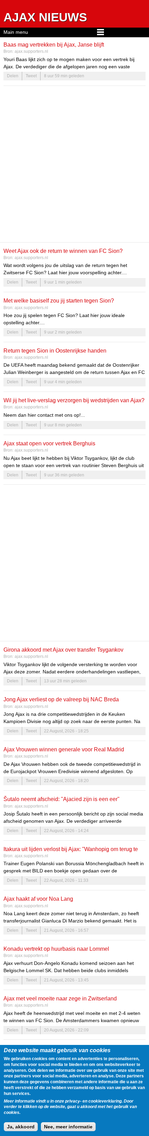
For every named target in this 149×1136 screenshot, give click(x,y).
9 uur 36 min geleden (64, 475)
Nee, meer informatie (68, 1126)
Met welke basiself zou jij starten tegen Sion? (58, 300)
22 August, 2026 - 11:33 (66, 880)
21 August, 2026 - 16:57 (66, 930)
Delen (12, 75)
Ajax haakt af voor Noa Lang (38, 899)
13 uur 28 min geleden (65, 681)
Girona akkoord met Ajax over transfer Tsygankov (63, 649)
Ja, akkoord (21, 1126)
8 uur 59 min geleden (64, 75)
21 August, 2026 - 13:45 (66, 980)
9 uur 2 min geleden (63, 332)
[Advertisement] (74, 164)
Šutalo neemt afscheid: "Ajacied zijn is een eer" (61, 799)
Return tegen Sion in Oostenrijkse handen (54, 350)
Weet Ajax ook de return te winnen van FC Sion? (63, 251)
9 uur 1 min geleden (63, 282)
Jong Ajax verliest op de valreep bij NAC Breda (61, 699)
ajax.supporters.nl (31, 51)
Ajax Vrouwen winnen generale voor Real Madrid (63, 749)
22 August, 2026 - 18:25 (66, 731)
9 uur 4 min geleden (63, 381)
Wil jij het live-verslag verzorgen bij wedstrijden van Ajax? (73, 400)
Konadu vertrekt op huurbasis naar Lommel (56, 949)
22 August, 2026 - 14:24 (66, 830)
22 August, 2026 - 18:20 (66, 780)
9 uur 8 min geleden (63, 425)
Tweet (31, 75)
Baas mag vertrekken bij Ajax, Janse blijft (53, 44)
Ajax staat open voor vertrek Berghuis (49, 443)
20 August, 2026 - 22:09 (66, 1030)
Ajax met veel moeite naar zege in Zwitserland (60, 998)
